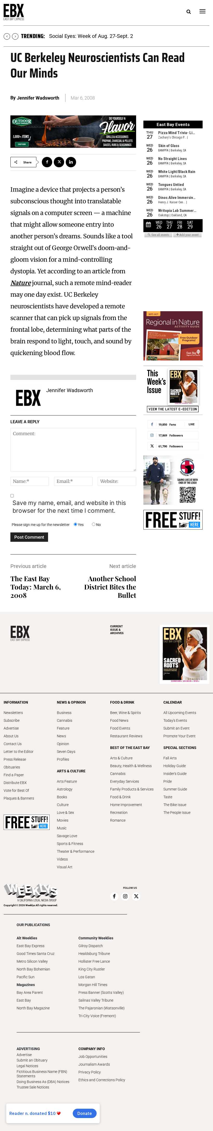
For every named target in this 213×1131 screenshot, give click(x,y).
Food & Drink (120, 797)
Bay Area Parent (30, 992)
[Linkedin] (71, 162)
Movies (62, 820)
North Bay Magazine (33, 1008)
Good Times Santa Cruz (36, 954)
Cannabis (64, 720)
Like (192, 424)
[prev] (7, 36)
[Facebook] (47, 162)
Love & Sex (65, 812)
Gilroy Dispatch (90, 946)
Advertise (11, 728)
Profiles (63, 759)
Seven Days (66, 752)
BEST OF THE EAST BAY (130, 748)
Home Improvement (126, 805)
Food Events (120, 728)
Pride (167, 781)
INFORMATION (16, 702)
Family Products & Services (132, 789)
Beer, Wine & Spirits (125, 713)
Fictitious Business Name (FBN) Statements (42, 1074)
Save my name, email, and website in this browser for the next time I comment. (69, 506)
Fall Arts (170, 758)
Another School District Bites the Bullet (110, 587)
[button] (188, 12)
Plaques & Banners (19, 798)
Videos (62, 859)
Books (62, 797)
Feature (63, 728)
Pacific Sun (26, 977)
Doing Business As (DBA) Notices (43, 1082)
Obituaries (12, 767)
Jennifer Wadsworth (38, 98)
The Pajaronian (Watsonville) (101, 1008)
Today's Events (175, 720)
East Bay (24, 1000)
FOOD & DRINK (122, 702)
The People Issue (176, 812)
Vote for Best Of (16, 790)
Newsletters (13, 713)
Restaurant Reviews (126, 736)
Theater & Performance (75, 851)
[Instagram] (125, 896)
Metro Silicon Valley (32, 961)
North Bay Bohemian (33, 969)
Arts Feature (67, 781)
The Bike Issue (174, 805)
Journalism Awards (94, 1064)
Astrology (64, 789)
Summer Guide (175, 789)
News (61, 736)
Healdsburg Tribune (94, 954)
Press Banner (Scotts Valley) (101, 992)
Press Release (15, 759)
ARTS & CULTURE (71, 771)
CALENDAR (172, 702)
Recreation (119, 812)
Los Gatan (86, 977)
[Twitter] (59, 162)
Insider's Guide (175, 774)
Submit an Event (176, 728)
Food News (119, 720)
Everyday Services (124, 781)
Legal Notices (27, 1066)
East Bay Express (30, 946)
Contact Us (13, 744)
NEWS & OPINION (71, 702)
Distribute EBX (15, 783)
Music (61, 828)
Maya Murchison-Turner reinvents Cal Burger (100, 36)
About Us (11, 736)
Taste (167, 797)
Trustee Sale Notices (33, 1087)
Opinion (63, 744)
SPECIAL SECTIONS (179, 748)
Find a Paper (14, 775)
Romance (117, 820)
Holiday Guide (174, 766)
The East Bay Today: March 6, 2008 (35, 587)
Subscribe (11, 720)
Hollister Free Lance (94, 961)
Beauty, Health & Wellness (131, 766)
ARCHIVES (117, 630)
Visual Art (64, 867)
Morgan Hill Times (92, 985)
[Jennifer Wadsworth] (28, 397)
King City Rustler (91, 969)
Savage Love (67, 836)
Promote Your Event (179, 736)
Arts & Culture (121, 758)
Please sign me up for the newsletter (41, 525)
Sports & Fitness (70, 844)
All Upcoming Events (179, 713)
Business (64, 713)
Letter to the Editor (19, 752)
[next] (15, 36)
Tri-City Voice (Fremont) (97, 1016)
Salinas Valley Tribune (95, 1000)
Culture (63, 805)
